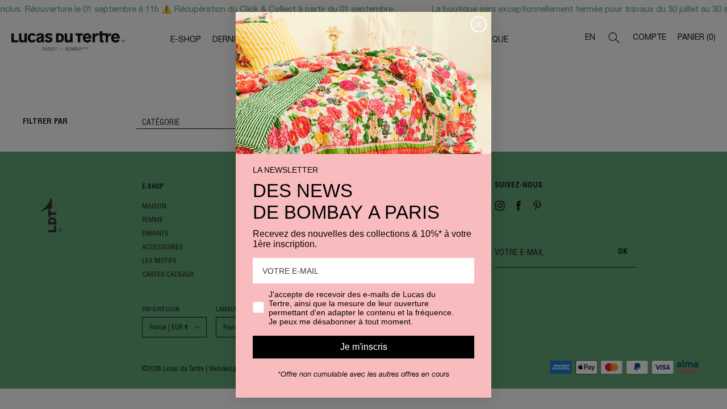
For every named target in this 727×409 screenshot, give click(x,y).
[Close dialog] (479, 24)
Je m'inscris (363, 347)
